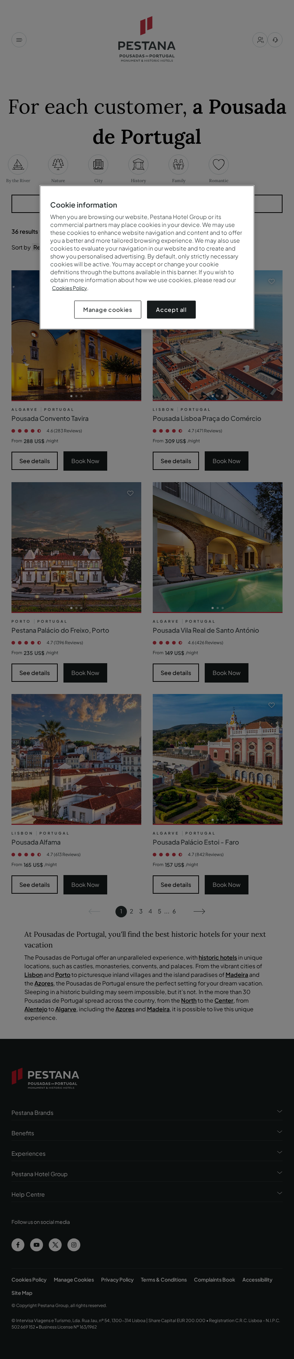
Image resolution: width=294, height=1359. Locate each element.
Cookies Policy (69, 287)
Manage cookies (107, 309)
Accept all (171, 309)
